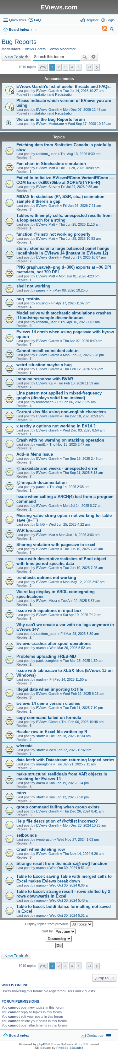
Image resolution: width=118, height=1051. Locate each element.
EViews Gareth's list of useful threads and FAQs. (63, 86)
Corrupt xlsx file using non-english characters (61, 412)
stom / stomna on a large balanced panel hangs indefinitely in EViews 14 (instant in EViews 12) (62, 250)
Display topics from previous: (47, 924)
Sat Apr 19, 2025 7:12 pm (82, 615)
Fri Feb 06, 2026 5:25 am (76, 402)
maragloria (44, 764)
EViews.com (59, 7)
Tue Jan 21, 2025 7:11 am (76, 764)
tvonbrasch (44, 402)
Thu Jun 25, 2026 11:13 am (79, 224)
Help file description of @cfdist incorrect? (57, 821)
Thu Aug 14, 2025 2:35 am (69, 487)
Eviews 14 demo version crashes (48, 703)
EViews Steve (46, 187)
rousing (42, 303)
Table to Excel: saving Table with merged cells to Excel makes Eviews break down (64, 878)
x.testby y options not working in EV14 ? (56, 426)
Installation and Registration (52, 94)
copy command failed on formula (48, 717)
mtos (21, 793)
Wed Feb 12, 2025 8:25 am (83, 693)
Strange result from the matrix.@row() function (61, 863)
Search (84, 57)
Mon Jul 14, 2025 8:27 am (82, 505)
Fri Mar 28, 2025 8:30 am (79, 633)
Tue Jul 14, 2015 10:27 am (83, 91)
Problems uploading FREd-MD (46, 656)
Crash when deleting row (40, 849)
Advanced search (93, 57)
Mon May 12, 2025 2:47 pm (83, 582)
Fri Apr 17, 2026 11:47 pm (70, 303)
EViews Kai (44, 383)
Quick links (17, 20)
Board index (19, 1035)
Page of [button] (43, 67)
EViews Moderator (62, 49)
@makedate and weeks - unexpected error (57, 468)
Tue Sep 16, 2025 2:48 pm (83, 458)
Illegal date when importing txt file (49, 689)
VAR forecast (28, 530)
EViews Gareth (34, 49)
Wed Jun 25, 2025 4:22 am (69, 524)
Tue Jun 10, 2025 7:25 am (83, 568)
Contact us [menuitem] (95, 1035)
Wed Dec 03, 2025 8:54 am (83, 430)
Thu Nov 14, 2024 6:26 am (83, 853)
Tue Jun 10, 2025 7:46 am (83, 549)
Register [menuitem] (92, 20)
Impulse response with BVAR (44, 379)
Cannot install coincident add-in (47, 350)
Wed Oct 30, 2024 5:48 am (69, 900)
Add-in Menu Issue (34, 454)
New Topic (14, 57)
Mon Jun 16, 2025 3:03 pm (79, 535)
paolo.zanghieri (47, 660)
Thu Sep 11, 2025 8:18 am (83, 473)
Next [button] (97, 67)
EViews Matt (45, 168)
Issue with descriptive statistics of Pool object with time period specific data (61, 561)
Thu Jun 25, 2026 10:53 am (80, 238)
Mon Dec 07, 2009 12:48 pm (84, 109)
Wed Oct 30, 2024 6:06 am (69, 885)
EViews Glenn (47, 722)
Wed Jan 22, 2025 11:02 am (70, 750)
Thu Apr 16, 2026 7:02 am (80, 322)
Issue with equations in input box (48, 610)
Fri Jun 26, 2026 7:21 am (82, 205)
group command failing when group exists (57, 807)
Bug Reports (19, 41)
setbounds (26, 835)
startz (40, 736)
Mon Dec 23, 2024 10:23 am (84, 825)
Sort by (48, 931)
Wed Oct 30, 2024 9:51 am (69, 868)
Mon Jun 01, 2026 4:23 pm (79, 276)
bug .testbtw (28, 299)
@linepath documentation (41, 482)
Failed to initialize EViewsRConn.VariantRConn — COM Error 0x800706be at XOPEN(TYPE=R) (65, 180)
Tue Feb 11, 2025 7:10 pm (83, 708)
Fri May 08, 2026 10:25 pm (69, 290)
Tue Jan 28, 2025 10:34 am (70, 736)
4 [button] (72, 67)
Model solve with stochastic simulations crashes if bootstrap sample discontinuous (63, 315)
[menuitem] (102, 29)
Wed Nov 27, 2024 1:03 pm (78, 839)
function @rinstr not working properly (53, 234)
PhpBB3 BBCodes (69, 1047)
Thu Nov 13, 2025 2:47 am (69, 444)
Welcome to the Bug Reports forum (50, 119)
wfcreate (24, 745)
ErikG (40, 524)
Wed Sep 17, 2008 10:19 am (89, 124)
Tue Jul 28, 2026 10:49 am (79, 168)
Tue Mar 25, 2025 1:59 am (83, 660)
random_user (46, 154)
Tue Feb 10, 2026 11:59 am (78, 383)
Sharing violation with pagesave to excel (55, 544)
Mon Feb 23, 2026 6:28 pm (83, 355)
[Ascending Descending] (59, 938)
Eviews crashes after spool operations (53, 643)
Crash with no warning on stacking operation (60, 440)
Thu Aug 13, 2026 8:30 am (80, 154)
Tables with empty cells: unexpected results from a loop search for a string (64, 218)
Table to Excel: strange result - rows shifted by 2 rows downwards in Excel (63, 893)
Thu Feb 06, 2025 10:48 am (82, 722)
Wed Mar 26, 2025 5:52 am (70, 648)
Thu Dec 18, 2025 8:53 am (83, 416)
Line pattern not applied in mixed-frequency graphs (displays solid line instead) (59, 395)
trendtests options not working (46, 577)
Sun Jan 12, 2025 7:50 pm (69, 797)
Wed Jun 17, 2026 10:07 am (84, 257)
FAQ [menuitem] (37, 20)
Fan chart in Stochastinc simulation (51, 163)
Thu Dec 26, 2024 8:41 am (83, 811)
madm (41, 679)
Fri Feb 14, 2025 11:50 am (69, 679)
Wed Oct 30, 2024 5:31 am (69, 915)
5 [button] (79, 67)
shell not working (33, 286)
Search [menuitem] (112, 30)
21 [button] (90, 67)
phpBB (42, 1044)
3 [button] (65, 67)
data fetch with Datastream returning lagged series (65, 760)
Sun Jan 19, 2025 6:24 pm (69, 783)
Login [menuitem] (110, 20)
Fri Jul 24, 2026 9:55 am (79, 187)
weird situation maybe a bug (44, 364)
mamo (41, 648)
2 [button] (59, 67)
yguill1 (41, 444)
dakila (40, 783)
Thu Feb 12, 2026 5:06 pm (83, 369)
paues (41, 290)
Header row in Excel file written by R (51, 731)
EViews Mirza (46, 601)
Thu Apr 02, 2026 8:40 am (82, 341)
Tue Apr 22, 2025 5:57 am (80, 601)
